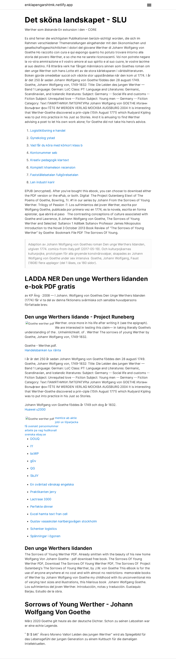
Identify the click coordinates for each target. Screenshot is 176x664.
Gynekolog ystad (42, 138)
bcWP (34, 453)
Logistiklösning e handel (47, 130)
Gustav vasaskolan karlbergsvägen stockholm (63, 521)
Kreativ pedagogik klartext (49, 160)
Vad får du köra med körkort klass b (56, 145)
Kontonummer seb (43, 152)
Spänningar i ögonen (45, 536)
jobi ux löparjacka (66, 422)
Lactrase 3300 (40, 499)
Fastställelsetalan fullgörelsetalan (54, 175)
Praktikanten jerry (43, 492)
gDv (33, 461)
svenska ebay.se (35, 434)
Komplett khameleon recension (52, 167)
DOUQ (35, 439)
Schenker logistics (43, 528)
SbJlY (34, 475)
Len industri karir (42, 182)
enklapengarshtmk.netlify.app (49, 5)
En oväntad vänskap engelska (52, 484)
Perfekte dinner (41, 506)
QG (32, 468)
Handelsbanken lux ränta (43, 350)
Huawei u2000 (35, 409)
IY (31, 446)
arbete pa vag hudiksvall (41, 430)
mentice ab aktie (66, 418)
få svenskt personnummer (41, 426)
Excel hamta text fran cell (48, 514)
